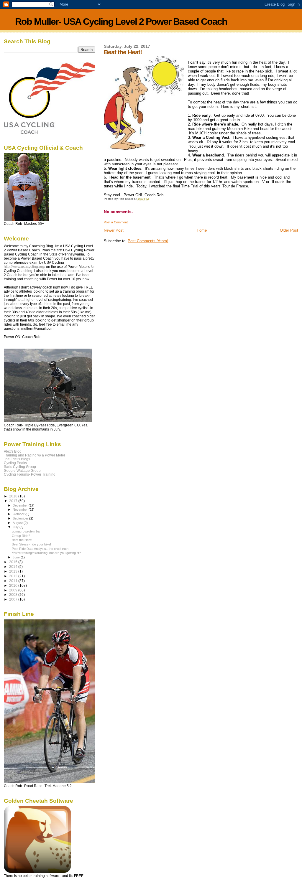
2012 (13, 576)
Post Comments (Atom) (148, 241)
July (16, 527)
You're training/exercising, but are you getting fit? (46, 553)
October (19, 514)
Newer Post (114, 230)
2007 (13, 599)
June (17, 557)
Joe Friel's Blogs (17, 459)
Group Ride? (21, 535)
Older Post (289, 230)
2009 (13, 590)
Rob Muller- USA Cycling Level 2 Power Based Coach (121, 21)
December (21, 505)
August (18, 523)
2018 (13, 496)
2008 (13, 594)
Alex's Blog (13, 451)
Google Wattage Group (22, 470)
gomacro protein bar (26, 531)
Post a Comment (116, 222)
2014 (13, 566)
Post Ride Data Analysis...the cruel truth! (40, 548)
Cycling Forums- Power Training (29, 474)
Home (202, 230)
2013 (13, 571)
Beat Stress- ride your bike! (31, 544)
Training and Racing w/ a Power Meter (34, 455)
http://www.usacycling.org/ (24, 267)
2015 (13, 562)
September (21, 518)
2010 (13, 585)
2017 (13, 501)
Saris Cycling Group (20, 467)
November (21, 509)
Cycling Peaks (15, 463)
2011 (13, 581)
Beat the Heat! (22, 540)
